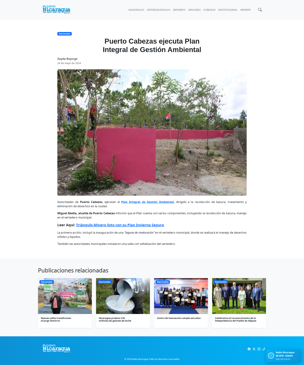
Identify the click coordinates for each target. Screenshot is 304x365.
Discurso (194, 10)
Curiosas (209, 10)
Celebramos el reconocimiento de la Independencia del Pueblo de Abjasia (235, 319)
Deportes (179, 10)
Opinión (245, 10)
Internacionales (158, 10)
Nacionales (136, 10)
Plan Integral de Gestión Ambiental (147, 202)
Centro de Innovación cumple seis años (179, 318)
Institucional (228, 10)
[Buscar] (259, 10)
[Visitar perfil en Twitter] (254, 349)
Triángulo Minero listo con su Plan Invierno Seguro (120, 225)
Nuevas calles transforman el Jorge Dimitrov (56, 319)
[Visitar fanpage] (249, 349)
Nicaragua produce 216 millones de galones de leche (115, 319)
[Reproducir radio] (271, 356)
